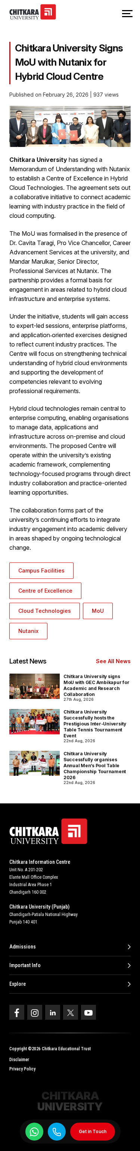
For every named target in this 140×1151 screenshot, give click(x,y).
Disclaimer (19, 1059)
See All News (113, 661)
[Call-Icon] (57, 1131)
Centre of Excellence (45, 590)
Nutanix (28, 631)
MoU (98, 611)
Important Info (25, 965)
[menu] (127, 14)
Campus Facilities (41, 570)
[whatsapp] (34, 1131)
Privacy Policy (22, 1069)
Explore (17, 984)
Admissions (22, 947)
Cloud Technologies (44, 611)
